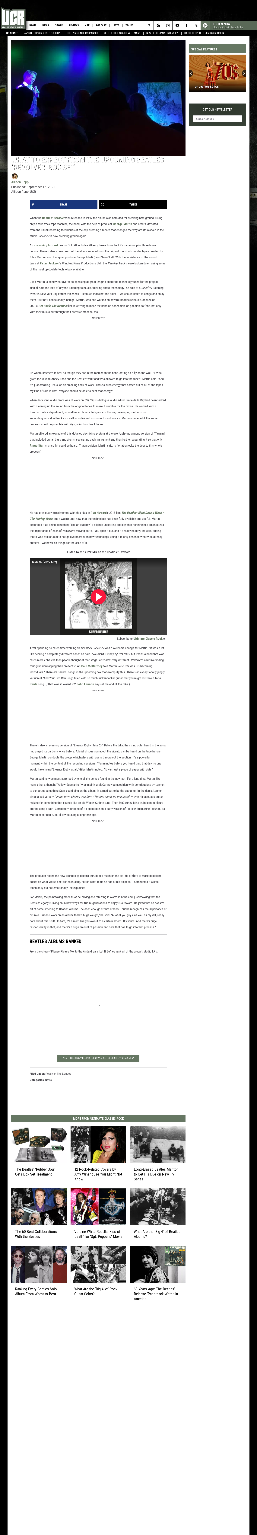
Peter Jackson (49, 263)
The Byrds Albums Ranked (82, 33)
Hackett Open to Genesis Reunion (204, 33)
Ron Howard (99, 513)
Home (32, 25)
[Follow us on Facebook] (186, 25)
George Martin (122, 224)
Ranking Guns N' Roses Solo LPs (42, 33)
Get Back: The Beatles (52, 306)
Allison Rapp (20, 182)
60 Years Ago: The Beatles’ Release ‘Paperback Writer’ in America (156, 1294)
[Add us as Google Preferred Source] (158, 25)
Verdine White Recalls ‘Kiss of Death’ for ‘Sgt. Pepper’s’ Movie (98, 1234)
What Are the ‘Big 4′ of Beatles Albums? (157, 1234)
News (45, 25)
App (87, 25)
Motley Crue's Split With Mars (122, 33)
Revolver (59, 218)
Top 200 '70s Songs (206, 86)
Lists (116, 25)
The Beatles (64, 1073)
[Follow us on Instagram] (167, 25)
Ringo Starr (37, 445)
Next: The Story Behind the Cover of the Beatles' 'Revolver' (98, 1058)
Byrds (34, 684)
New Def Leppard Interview (162, 33)
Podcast (101, 25)
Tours (129, 25)
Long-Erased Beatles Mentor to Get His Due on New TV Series (156, 1174)
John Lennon (85, 684)
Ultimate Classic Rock (148, 638)
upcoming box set (46, 245)
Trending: (12, 33)
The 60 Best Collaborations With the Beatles (36, 1234)
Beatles (47, 218)
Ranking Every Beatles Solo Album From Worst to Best (36, 1291)
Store (59, 25)
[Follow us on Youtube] (177, 25)
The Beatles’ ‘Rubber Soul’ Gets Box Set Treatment (35, 1171)
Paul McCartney (92, 666)
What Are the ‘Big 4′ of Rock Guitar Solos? (95, 1291)
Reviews (74, 25)
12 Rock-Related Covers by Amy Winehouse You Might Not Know (98, 1174)
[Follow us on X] (196, 25)
